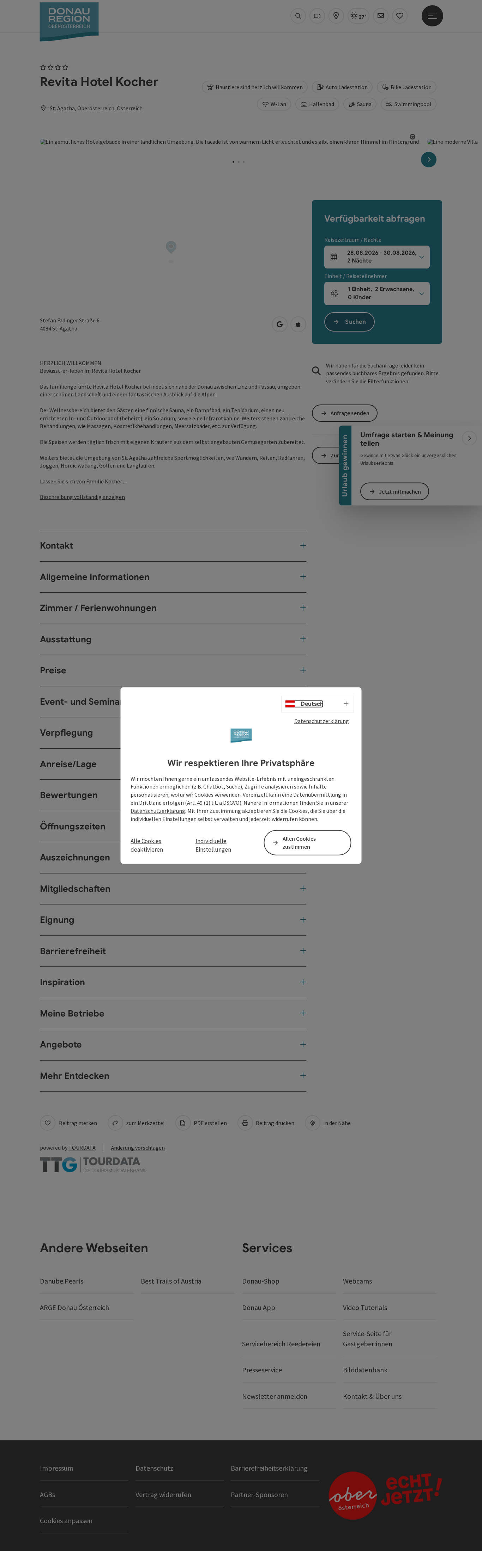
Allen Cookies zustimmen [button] (299, 842)
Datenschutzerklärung (321, 720)
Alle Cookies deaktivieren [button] (147, 845)
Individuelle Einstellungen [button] (213, 845)
